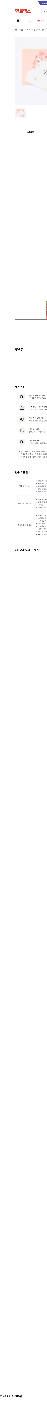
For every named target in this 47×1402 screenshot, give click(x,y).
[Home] (16, 30)
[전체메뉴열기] (18, 20)
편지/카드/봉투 (39, 29)
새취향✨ (29, 20)
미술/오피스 (24, 29)
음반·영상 (40, 20)
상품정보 (30, 131)
